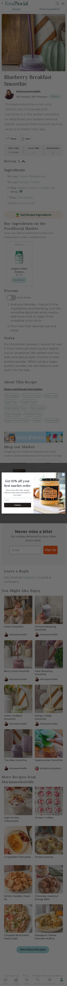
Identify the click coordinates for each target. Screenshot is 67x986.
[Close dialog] (63, 474)
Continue (17, 505)
